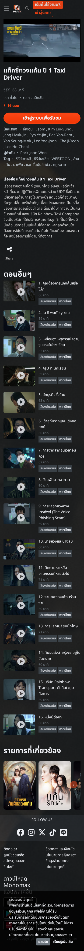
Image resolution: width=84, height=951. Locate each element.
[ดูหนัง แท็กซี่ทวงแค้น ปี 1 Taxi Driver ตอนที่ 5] (19, 402)
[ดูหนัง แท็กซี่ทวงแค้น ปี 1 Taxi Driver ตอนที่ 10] (19, 549)
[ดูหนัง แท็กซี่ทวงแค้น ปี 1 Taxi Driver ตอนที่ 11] (19, 575)
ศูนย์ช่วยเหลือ (14, 855)
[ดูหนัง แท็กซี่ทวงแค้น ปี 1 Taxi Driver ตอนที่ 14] (19, 660)
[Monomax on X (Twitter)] (42, 833)
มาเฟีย (18, 164)
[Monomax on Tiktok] (52, 833)
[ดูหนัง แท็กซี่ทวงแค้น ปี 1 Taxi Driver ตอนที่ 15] (19, 689)
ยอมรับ (43, 941)
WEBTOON (61, 159)
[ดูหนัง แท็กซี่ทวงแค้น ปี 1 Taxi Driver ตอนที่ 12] (19, 604)
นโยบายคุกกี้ (55, 867)
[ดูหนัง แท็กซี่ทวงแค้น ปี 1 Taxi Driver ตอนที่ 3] (19, 346)
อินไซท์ (9, 867)
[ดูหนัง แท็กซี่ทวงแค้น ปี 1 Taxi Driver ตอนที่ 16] (19, 724)
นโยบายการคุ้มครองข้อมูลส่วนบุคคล (61, 858)
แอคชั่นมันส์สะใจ (38, 164)
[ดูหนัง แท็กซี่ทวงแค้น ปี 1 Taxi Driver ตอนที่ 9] (19, 513)
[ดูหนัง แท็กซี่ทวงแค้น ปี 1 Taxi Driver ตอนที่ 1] (19, 291)
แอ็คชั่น (38, 98)
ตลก (26, 98)
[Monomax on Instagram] (31, 833)
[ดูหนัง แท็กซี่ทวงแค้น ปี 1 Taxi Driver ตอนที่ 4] (19, 376)
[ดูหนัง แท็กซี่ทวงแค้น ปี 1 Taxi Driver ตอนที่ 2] (19, 320)
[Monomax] (17, 8)
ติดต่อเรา (10, 849)
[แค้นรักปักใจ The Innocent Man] (54, 785)
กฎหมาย (59, 164)
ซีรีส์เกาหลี (23, 159)
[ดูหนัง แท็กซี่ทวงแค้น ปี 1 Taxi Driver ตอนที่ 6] (19, 428)
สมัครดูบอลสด (14, 861)
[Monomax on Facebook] (20, 833)
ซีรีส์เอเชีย (41, 159)
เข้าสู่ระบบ (43, 12)
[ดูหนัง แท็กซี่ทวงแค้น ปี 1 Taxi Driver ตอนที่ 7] (19, 458)
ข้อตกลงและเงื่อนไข (60, 849)
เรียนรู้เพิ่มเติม (63, 941)
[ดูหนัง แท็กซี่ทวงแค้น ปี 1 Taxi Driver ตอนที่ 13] (19, 634)
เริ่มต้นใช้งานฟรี (48, 4)
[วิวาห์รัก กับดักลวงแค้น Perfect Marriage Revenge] (20, 785)
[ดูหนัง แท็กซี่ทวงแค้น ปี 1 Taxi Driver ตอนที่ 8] (19, 487)
